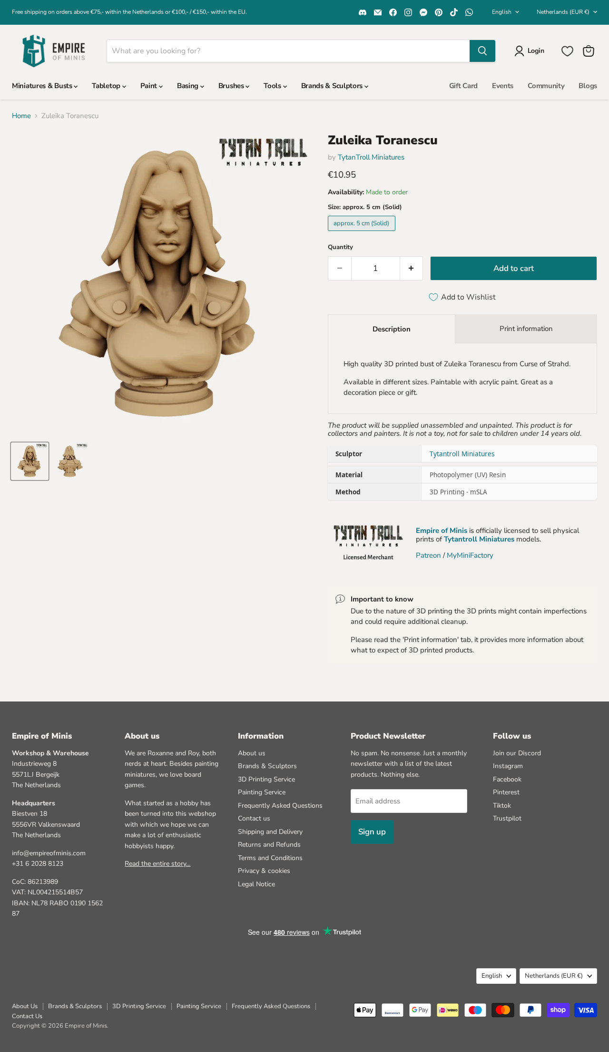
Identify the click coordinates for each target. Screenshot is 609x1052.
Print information (526, 328)
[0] (567, 51)
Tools (273, 85)
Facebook (507, 779)
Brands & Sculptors (332, 85)
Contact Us (27, 1016)
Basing (188, 85)
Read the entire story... (157, 863)
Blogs (588, 85)
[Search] (482, 51)
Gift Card (463, 85)
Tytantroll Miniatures (462, 453)
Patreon (428, 555)
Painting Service (261, 792)
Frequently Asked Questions (280, 805)
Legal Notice (256, 884)
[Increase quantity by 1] (411, 268)
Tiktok (502, 805)
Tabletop (107, 85)
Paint (149, 85)
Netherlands (563, 12)
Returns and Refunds (269, 844)
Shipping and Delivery (270, 831)
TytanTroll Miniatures (371, 157)
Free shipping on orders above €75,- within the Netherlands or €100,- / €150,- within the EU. (129, 12)
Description (392, 329)
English (501, 12)
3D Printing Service (266, 779)
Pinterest (506, 792)
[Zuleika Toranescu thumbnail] (30, 461)
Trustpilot (507, 818)
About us (251, 753)
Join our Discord (517, 753)
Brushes (232, 85)
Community (546, 85)
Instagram (508, 766)
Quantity (340, 247)
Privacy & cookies (264, 870)
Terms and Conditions (270, 857)
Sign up (372, 831)
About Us (25, 1006)
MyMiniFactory (470, 555)
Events (502, 85)
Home (21, 116)
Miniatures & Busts (43, 85)
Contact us (254, 818)
